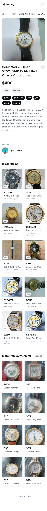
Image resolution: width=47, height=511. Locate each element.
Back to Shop (25, 496)
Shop (4, 14)
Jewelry (12, 14)
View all (38, 356)
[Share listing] (42, 67)
